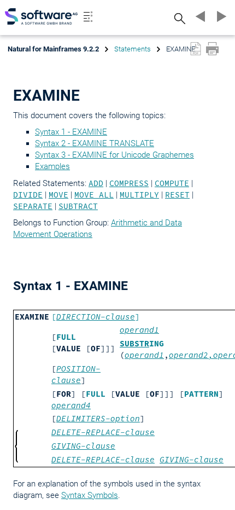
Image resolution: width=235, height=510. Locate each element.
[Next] (219, 16)
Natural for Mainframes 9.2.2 (53, 49)
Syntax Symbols (89, 495)
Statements (132, 49)
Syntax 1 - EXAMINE (71, 132)
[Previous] (199, 16)
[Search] (178, 18)
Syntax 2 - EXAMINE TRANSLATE (94, 143)
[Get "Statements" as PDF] (195, 48)
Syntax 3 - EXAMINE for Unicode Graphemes (114, 155)
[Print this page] (212, 48)
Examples (52, 166)
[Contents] (88, 16)
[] (95, 317)
